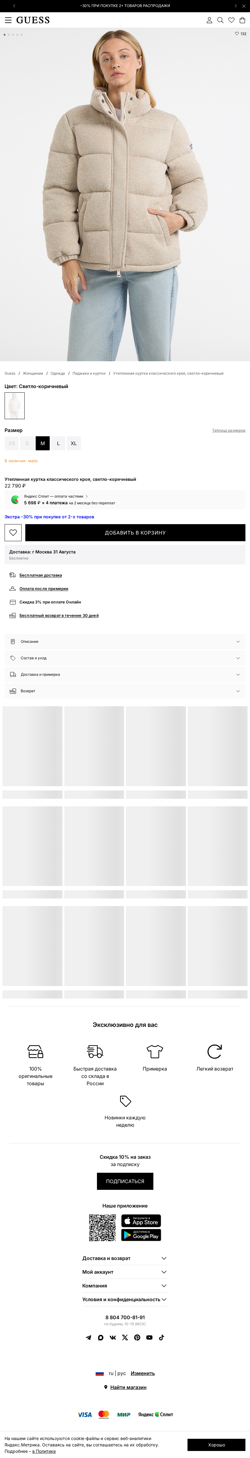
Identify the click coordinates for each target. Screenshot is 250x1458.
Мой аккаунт (97, 1272)
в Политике (44, 1451)
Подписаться (125, 1181)
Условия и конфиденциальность (121, 1299)
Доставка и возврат (106, 1258)
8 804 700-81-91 (125, 1317)
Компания (94, 1286)
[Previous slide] (14, 5)
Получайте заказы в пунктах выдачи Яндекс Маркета (125, 5)
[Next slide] (235, 5)
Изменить (143, 1373)
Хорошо (216, 1444)
